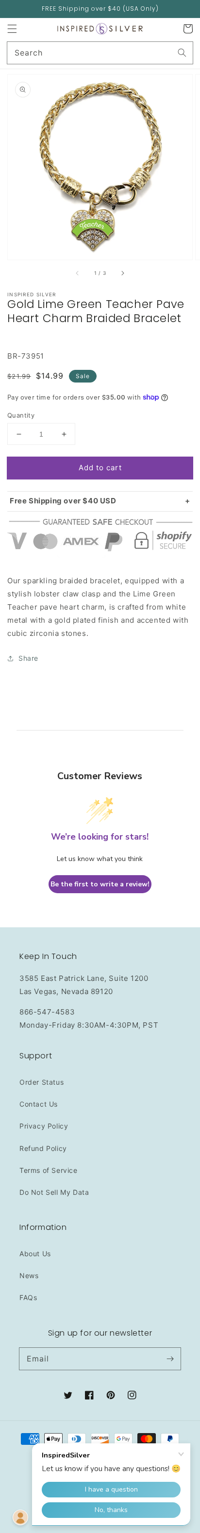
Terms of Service (48, 1170)
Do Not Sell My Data (54, 1192)
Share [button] (28, 658)
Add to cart (100, 467)
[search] (100, 53)
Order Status (41, 1082)
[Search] (182, 52)
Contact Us (38, 1104)
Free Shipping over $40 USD (63, 500)
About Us (35, 1253)
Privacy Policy (43, 1126)
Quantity (20, 415)
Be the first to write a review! (100, 884)
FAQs (28, 1297)
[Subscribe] (170, 1358)
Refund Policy (43, 1148)
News (28, 1275)
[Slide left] (77, 273)
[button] (12, 28)
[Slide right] (122, 273)
